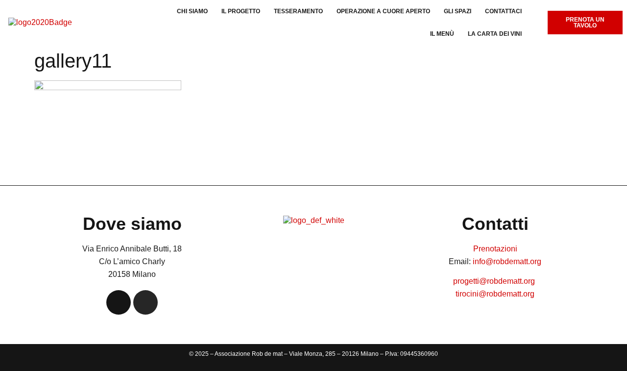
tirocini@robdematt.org (495, 294)
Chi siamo (192, 11)
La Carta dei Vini (495, 33)
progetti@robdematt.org (495, 281)
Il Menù (442, 33)
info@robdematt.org (507, 261)
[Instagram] (145, 302)
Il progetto (240, 11)
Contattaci (503, 11)
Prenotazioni (495, 249)
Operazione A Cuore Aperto (383, 11)
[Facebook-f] (118, 302)
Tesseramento (298, 11)
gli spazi (457, 11)
